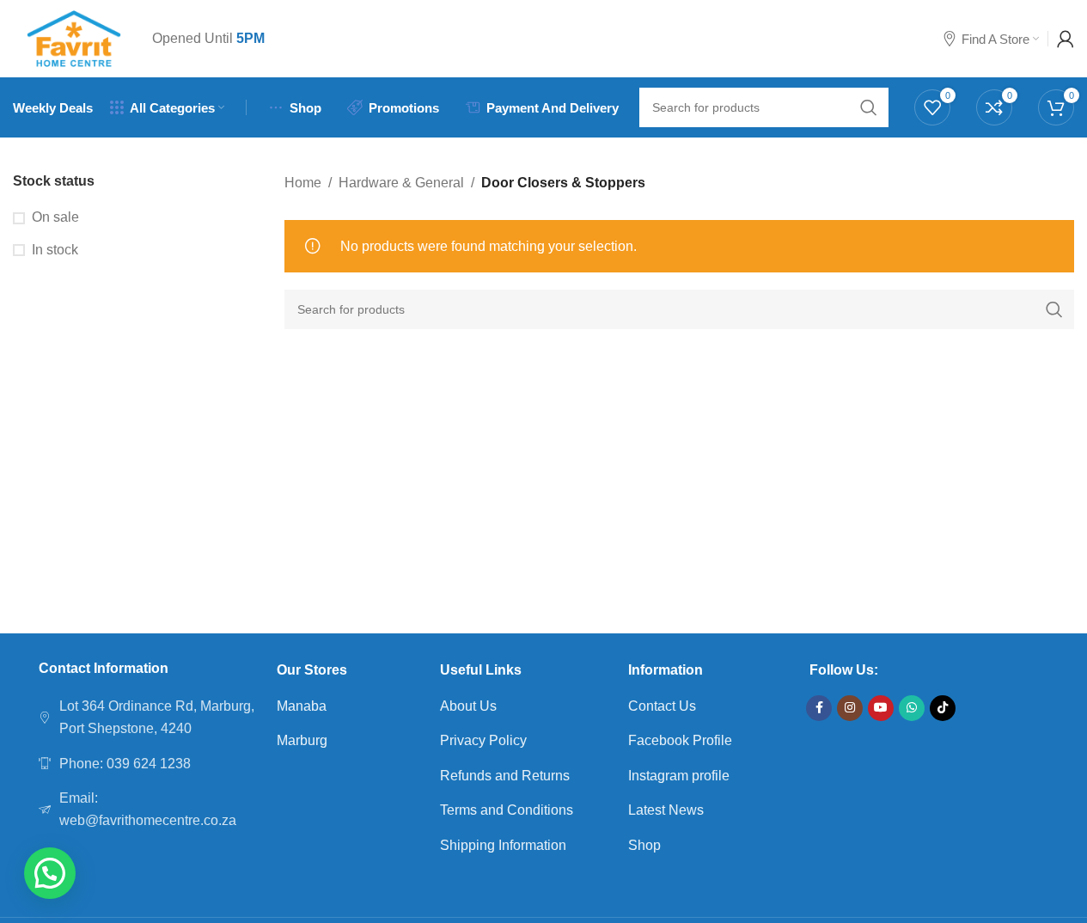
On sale (55, 217)
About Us (468, 706)
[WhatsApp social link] (912, 708)
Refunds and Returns (505, 775)
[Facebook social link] (819, 708)
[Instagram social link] (850, 708)
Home (302, 182)
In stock (55, 249)
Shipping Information (503, 845)
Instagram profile (679, 775)
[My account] (1065, 38)
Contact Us (662, 706)
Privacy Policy (483, 740)
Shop (644, 845)
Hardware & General (401, 182)
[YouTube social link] (881, 708)
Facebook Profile (680, 740)
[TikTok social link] (943, 708)
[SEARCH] (1054, 309)
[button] (50, 873)
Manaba (302, 706)
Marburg (302, 740)
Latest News (666, 810)
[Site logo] (74, 37)
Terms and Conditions (506, 810)
